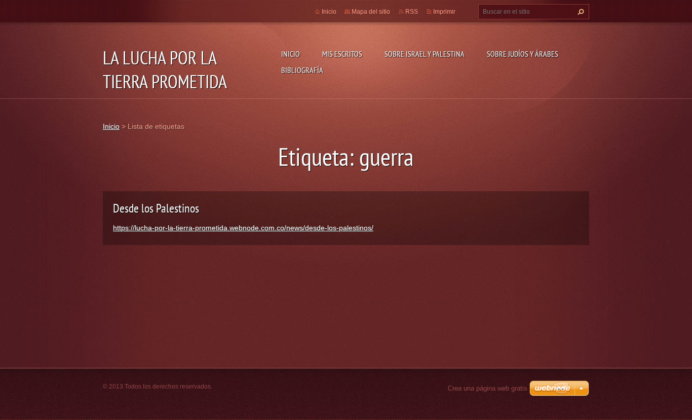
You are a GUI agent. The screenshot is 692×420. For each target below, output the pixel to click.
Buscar (579, 11)
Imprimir (444, 11)
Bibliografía (302, 70)
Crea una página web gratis (487, 388)
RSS (411, 11)
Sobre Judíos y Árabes (522, 54)
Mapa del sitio (371, 11)
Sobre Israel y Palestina (425, 54)
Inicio (290, 54)
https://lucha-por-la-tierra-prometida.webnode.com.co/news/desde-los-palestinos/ (243, 228)
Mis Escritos (342, 54)
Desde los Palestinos (156, 208)
